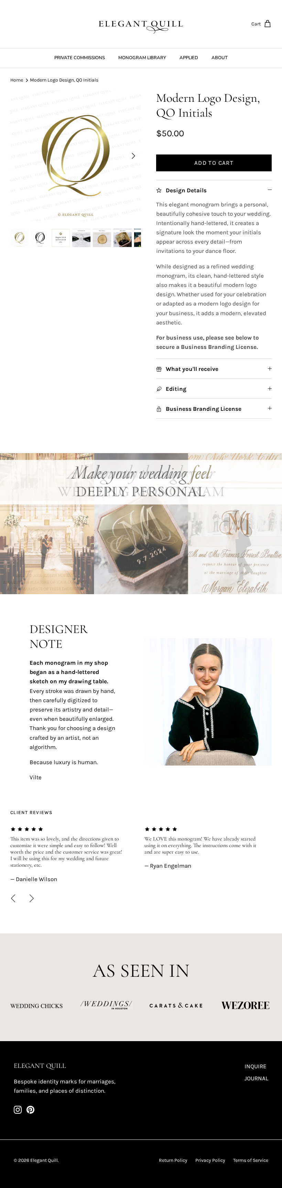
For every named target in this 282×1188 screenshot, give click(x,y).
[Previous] (13, 898)
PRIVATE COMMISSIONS (79, 58)
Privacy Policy (210, 1160)
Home (16, 80)
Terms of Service (250, 1160)
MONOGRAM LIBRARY (142, 58)
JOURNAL (256, 1078)
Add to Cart (214, 162)
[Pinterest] (30, 1110)
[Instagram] (18, 1110)
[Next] (133, 155)
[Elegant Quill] (141, 24)
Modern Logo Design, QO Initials (64, 80)
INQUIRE (256, 1066)
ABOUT (219, 58)
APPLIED (189, 58)
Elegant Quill (44, 1160)
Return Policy (173, 1160)
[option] (75, 155)
